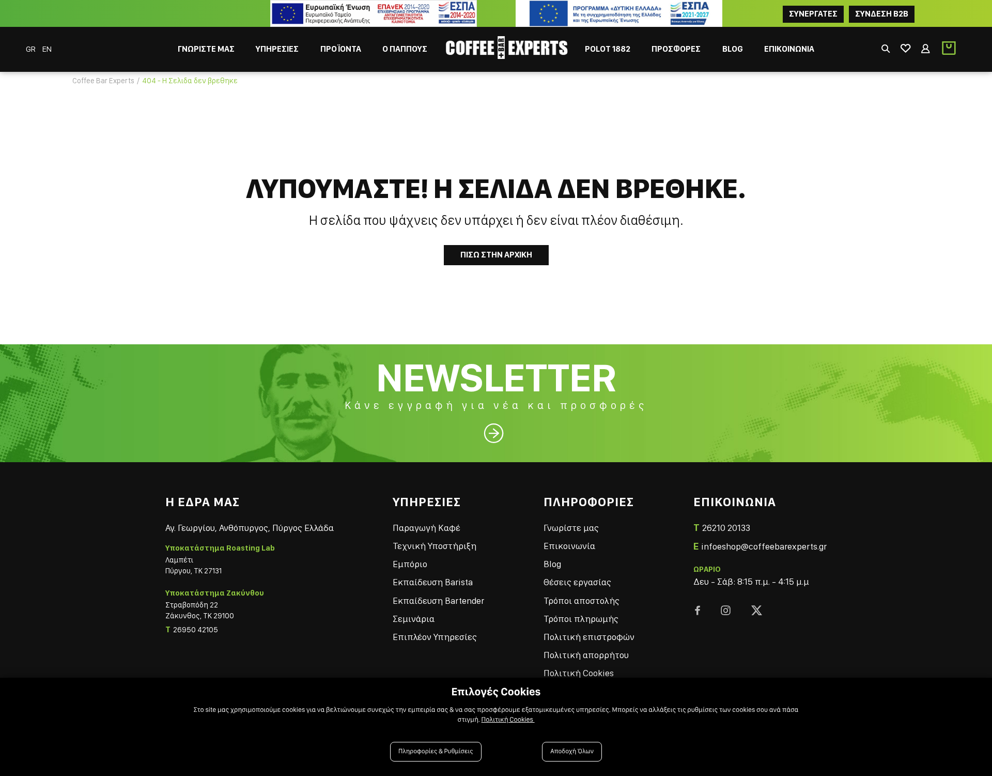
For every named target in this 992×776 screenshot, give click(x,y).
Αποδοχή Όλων (572, 751)
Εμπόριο (410, 563)
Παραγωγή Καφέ (426, 527)
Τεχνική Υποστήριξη (434, 545)
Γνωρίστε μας (571, 527)
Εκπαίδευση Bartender (438, 600)
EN (47, 49)
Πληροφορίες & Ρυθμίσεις (435, 751)
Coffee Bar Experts (103, 80)
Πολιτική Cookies (579, 672)
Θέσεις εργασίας (577, 581)
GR (31, 49)
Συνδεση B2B (881, 14)
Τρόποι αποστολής (581, 600)
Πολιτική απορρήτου (586, 654)
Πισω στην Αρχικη (496, 255)
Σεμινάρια (414, 618)
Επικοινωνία (569, 545)
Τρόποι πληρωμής (581, 618)
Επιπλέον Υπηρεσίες (435, 636)
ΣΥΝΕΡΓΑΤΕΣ (813, 14)
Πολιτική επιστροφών (589, 636)
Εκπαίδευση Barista (433, 581)
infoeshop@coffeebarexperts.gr (764, 546)
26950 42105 (195, 629)
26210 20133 (726, 527)
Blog (552, 563)
